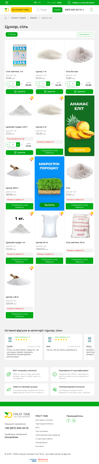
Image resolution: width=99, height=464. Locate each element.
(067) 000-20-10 (73, 10)
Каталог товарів (18, 18)
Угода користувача (44, 439)
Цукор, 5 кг (41, 127)
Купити (21, 91)
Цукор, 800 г (12, 188)
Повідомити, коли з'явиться (49, 151)
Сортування (84, 34)
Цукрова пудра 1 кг (15, 242)
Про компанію (42, 431)
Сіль (68, 188)
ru (40, 2)
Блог (38, 427)
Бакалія (33, 18)
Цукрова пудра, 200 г (17, 127)
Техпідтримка (41, 442)
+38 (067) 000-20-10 (16, 428)
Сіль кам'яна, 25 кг (75, 242)
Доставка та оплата (44, 420)
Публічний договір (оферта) (48, 435)
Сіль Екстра (72, 71)
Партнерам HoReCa (44, 424)
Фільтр (13, 34)
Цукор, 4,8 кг (12, 297)
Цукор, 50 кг (42, 242)
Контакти (40, 446)
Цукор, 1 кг (41, 71)
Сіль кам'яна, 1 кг (14, 71)
